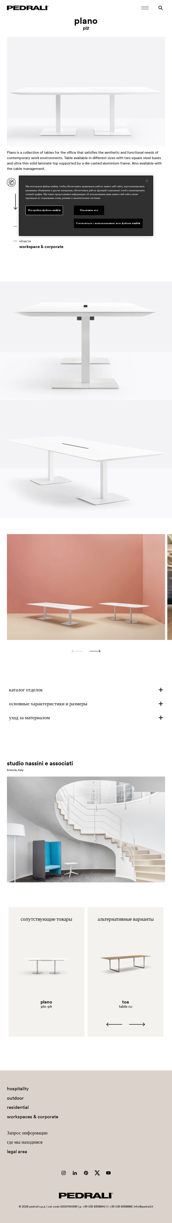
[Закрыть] (147, 181)
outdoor (15, 1098)
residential (18, 1107)
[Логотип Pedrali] (28, 7)
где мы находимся (25, 1142)
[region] (86, 206)
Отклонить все (89, 210)
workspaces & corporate (32, 1117)
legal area (17, 1151)
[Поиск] (160, 7)
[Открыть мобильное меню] (144, 7)
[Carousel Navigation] (86, 651)
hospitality (18, 1088)
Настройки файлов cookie (44, 210)
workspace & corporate (41, 246)
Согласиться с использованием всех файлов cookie (108, 223)
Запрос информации (27, 1133)
